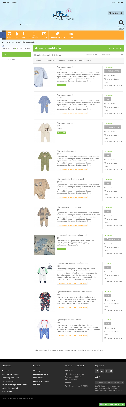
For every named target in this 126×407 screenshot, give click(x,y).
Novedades (6, 371)
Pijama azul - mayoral (65, 67)
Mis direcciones (38, 378)
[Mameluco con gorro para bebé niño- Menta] (44, 273)
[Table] (40, 55)
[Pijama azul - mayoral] (44, 77)
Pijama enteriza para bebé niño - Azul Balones (74, 292)
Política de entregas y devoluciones (14, 385)
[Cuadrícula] (35, 55)
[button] (9, 35)
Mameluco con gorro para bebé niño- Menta (73, 263)
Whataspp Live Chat (117, 404)
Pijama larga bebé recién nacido (69, 320)
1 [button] (15, 48)
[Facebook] (97, 371)
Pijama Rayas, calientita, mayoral (69, 207)
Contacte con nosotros (10, 374)
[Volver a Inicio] (3, 42)
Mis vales (36, 385)
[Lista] (38, 55)
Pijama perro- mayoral (65, 123)
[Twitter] (102, 371)
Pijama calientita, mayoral (66, 151)
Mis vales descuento (40, 374)
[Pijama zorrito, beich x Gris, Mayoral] (44, 189)
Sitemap (14, 2)
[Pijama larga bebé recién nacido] (44, 329)
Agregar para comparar (114, 85)
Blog (5, 54)
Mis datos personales (41, 381)
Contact (6, 2)
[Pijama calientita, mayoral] (44, 161)
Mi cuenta (36, 366)
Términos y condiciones (10, 378)
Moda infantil (10, 59)
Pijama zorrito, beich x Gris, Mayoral (70, 179)
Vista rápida (111, 75)
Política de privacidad (10, 388)
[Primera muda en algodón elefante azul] (44, 245)
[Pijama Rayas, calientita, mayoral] (44, 217)
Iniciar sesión (26, 25)
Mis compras (37, 371)
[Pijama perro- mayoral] (44, 133)
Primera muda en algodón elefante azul (72, 235)
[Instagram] (111, 371)
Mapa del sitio (7, 391)
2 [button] (17, 48)
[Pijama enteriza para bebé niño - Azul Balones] (44, 301)
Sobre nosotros (8, 381)
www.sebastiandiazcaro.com (22, 398)
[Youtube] (107, 371)
